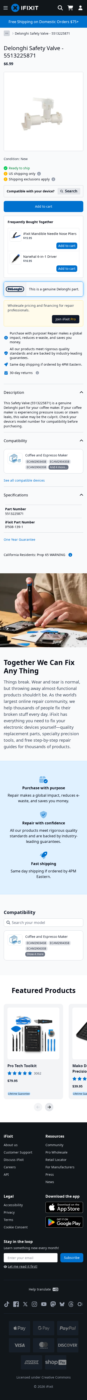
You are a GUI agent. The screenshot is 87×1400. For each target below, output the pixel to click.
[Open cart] (70, 7)
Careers (10, 1167)
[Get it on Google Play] (64, 1222)
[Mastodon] (53, 1304)
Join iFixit (66, 319)
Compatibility (15, 440)
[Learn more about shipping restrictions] (39, 174)
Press (49, 1174)
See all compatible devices (24, 480)
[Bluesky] (62, 1304)
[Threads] (71, 1304)
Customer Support (18, 1152)
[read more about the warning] (70, 555)
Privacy (9, 1212)
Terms (8, 1220)
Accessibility (13, 1205)
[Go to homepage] (26, 8)
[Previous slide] (38, 1107)
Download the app (62, 1196)
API (6, 1174)
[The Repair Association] (80, 1304)
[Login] (80, 8)
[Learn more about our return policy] (37, 373)
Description (14, 392)
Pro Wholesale (56, 1152)
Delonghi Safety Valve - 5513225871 (42, 33)
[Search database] (60, 7)
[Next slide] (49, 1107)
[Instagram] (34, 1304)
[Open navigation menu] (5, 7)
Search (71, 191)
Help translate (40, 1289)
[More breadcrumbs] (7, 33)
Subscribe (72, 1257)
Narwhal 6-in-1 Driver (40, 256)
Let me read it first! (22, 1266)
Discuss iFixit (14, 1159)
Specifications (16, 495)
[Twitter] (25, 1304)
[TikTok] (7, 1304)
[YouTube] (44, 1304)
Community (54, 1145)
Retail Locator (56, 1159)
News (49, 1182)
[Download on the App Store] (64, 1207)
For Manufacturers (59, 1167)
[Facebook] (16, 1304)
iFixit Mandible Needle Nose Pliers (50, 233)
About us (11, 1145)
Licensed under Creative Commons (43, 1377)
